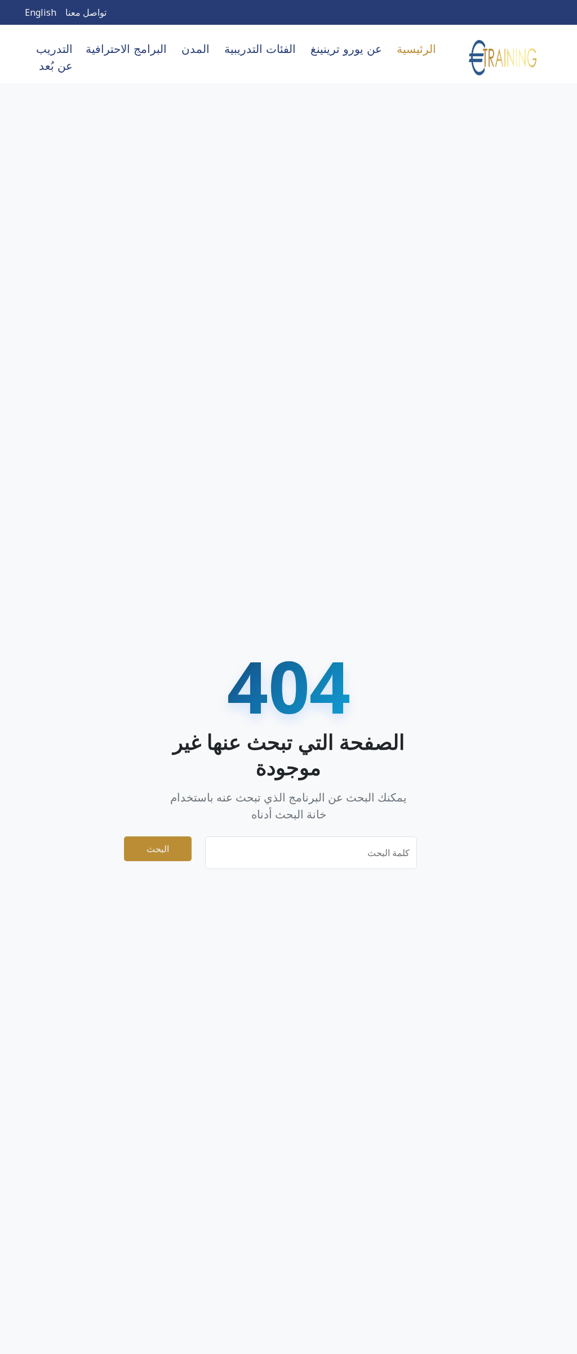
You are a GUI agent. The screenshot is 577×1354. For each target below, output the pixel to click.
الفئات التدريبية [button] (260, 48)
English (40, 12)
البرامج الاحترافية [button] (126, 48)
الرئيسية (416, 48)
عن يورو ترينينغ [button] (346, 48)
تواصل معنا (85, 12)
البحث (158, 849)
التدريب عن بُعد (54, 57)
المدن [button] (195, 48)
